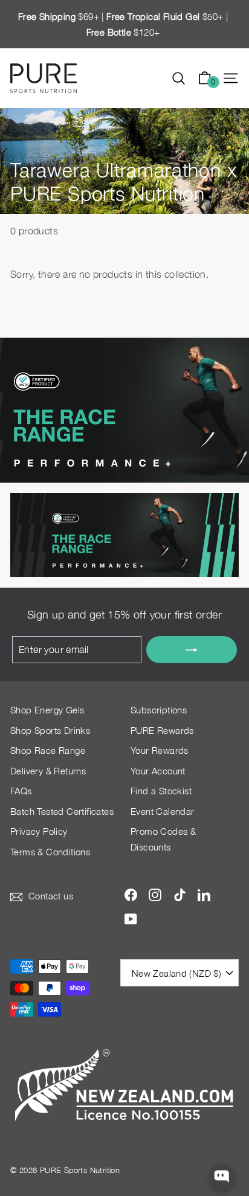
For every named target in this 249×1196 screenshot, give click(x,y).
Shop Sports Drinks (50, 730)
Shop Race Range (47, 750)
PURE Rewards (162, 730)
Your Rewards (160, 750)
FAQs (21, 790)
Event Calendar (163, 811)
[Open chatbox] (222, 1177)
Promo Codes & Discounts (163, 839)
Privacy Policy (39, 831)
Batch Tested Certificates (62, 811)
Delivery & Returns (48, 770)
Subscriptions (159, 709)
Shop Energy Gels (47, 709)
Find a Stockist (161, 790)
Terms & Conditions (50, 851)
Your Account (158, 770)
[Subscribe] (191, 649)
